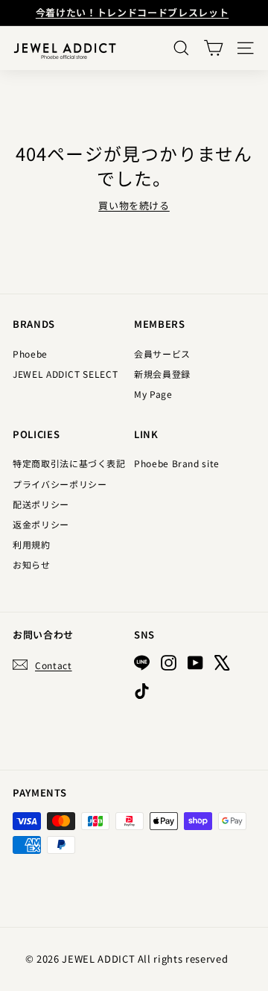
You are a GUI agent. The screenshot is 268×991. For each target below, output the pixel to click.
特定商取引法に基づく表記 (69, 463)
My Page (153, 393)
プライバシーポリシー (60, 484)
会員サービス (162, 353)
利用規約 (32, 544)
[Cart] (213, 48)
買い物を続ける (134, 205)
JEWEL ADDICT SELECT (65, 373)
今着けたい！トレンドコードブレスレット (132, 12)
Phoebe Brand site (177, 463)
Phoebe (30, 353)
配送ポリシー (41, 504)
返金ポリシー (41, 524)
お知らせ (32, 564)
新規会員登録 (162, 373)
